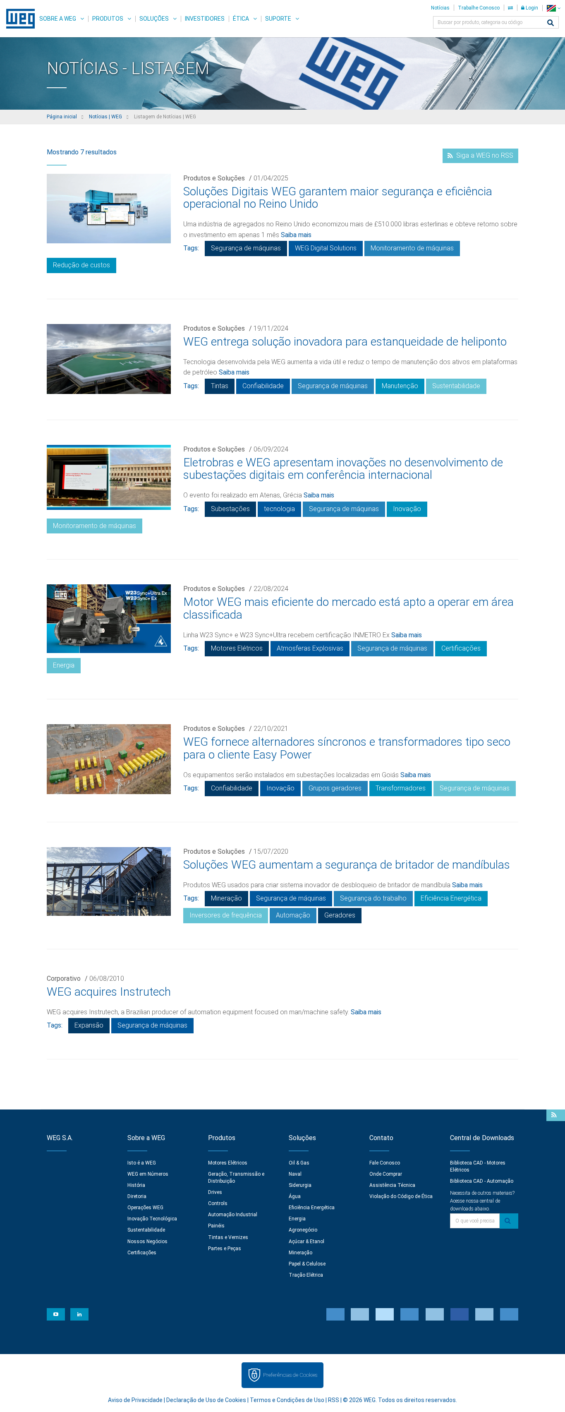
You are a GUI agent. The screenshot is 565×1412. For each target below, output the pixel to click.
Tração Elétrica (306, 1275)
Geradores (339, 915)
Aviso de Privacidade (135, 1400)
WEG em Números (147, 1174)
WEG (17, 18)
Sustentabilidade (456, 386)
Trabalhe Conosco (479, 8)
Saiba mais (296, 235)
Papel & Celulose (307, 1264)
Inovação (407, 509)
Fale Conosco (384, 1163)
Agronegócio (303, 1230)
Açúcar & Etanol (306, 1241)
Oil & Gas (299, 1163)
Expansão (88, 1025)
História (136, 1185)
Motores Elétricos (237, 648)
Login (531, 8)
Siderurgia (300, 1185)
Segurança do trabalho (373, 898)
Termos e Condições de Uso (287, 1400)
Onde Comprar (385, 1174)
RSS (333, 1400)
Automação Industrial (232, 1214)
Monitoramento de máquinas (412, 248)
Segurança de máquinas (246, 248)
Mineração (226, 898)
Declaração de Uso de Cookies (206, 1400)
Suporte (278, 18)
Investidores (205, 18)
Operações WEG (145, 1207)
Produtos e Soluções (214, 178)
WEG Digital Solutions (326, 248)
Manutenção (400, 386)
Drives (215, 1192)
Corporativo (64, 978)
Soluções (154, 18)
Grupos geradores (335, 788)
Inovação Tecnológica (152, 1219)
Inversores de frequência (225, 915)
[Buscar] (550, 23)
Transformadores (401, 788)
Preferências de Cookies (290, 1375)
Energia (63, 665)
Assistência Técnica (392, 1185)
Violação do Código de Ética (401, 1196)
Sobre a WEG (57, 18)
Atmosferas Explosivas (310, 648)
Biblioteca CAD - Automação (481, 1181)
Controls (217, 1203)
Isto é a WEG (141, 1163)
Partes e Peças (224, 1248)
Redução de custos (81, 265)
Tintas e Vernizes (228, 1237)
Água (295, 1196)
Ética (241, 18)
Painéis (216, 1226)
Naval (295, 1174)
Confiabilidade (263, 386)
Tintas (219, 386)
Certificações (461, 648)
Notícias (440, 8)
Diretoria (136, 1196)
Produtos (107, 18)
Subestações (230, 509)
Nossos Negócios (147, 1241)
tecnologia (279, 509)
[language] (553, 8)
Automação (293, 915)
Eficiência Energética (451, 898)
